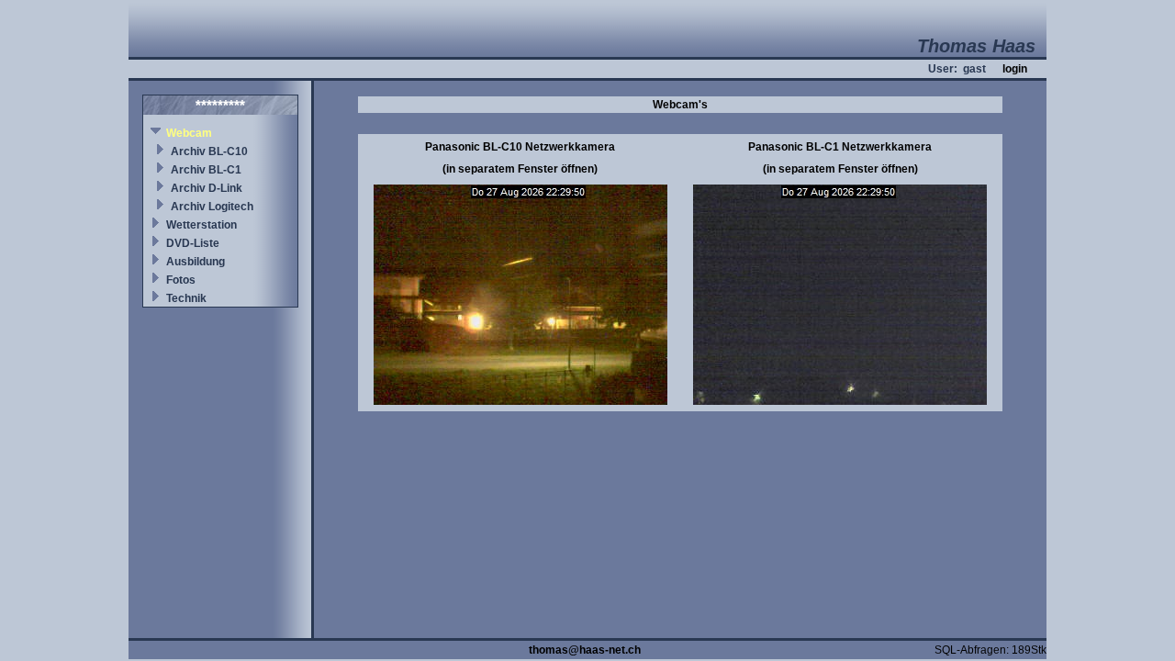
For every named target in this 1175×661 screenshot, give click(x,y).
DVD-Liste (192, 243)
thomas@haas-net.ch (585, 650)
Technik (186, 298)
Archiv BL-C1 (206, 169)
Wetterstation (201, 224)
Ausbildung (195, 261)
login (1014, 68)
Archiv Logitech (212, 206)
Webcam (189, 133)
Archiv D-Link (206, 188)
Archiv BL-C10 (209, 151)
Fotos (181, 280)
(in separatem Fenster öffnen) (520, 168)
